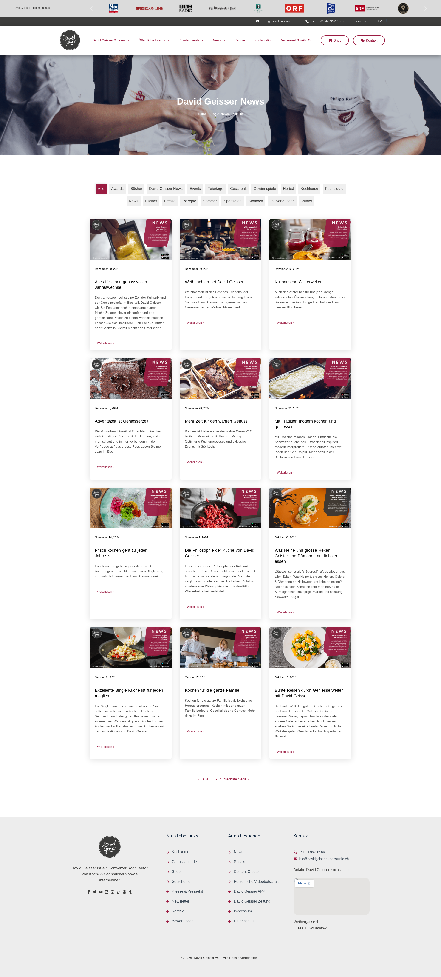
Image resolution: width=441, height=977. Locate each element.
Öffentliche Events (152, 40)
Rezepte (189, 201)
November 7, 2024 (196, 537)
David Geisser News (166, 189)
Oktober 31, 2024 (285, 537)
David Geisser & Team (109, 40)
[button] (91, 8)
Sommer (210, 201)
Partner (240, 40)
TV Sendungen (282, 201)
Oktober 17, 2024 (195, 677)
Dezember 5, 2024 (106, 408)
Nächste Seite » (236, 779)
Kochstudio (262, 40)
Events (195, 189)
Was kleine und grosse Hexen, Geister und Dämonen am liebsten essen (306, 556)
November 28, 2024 (197, 408)
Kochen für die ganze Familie (212, 690)
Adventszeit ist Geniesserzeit (121, 421)
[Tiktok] (118, 892)
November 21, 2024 (287, 408)
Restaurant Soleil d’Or (296, 40)
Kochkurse (309, 189)
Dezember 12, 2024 (287, 269)
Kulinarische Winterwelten (298, 282)
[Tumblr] (130, 892)
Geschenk (238, 189)
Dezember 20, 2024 (197, 269)
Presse (169, 201)
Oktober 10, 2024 (285, 677)
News (217, 40)
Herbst (288, 189)
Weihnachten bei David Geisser (214, 282)
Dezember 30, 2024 (107, 269)
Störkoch (256, 201)
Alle (101, 189)
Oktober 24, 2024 (105, 677)
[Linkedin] (106, 892)
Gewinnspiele (265, 189)
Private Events (188, 40)
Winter (307, 201)
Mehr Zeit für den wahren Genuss (216, 421)
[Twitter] (94, 892)
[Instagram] (112, 892)
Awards (117, 189)
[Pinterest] (124, 892)
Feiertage (215, 189)
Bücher (136, 189)
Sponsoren (233, 201)
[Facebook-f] (88, 892)
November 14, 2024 (107, 537)
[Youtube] (100, 892)
